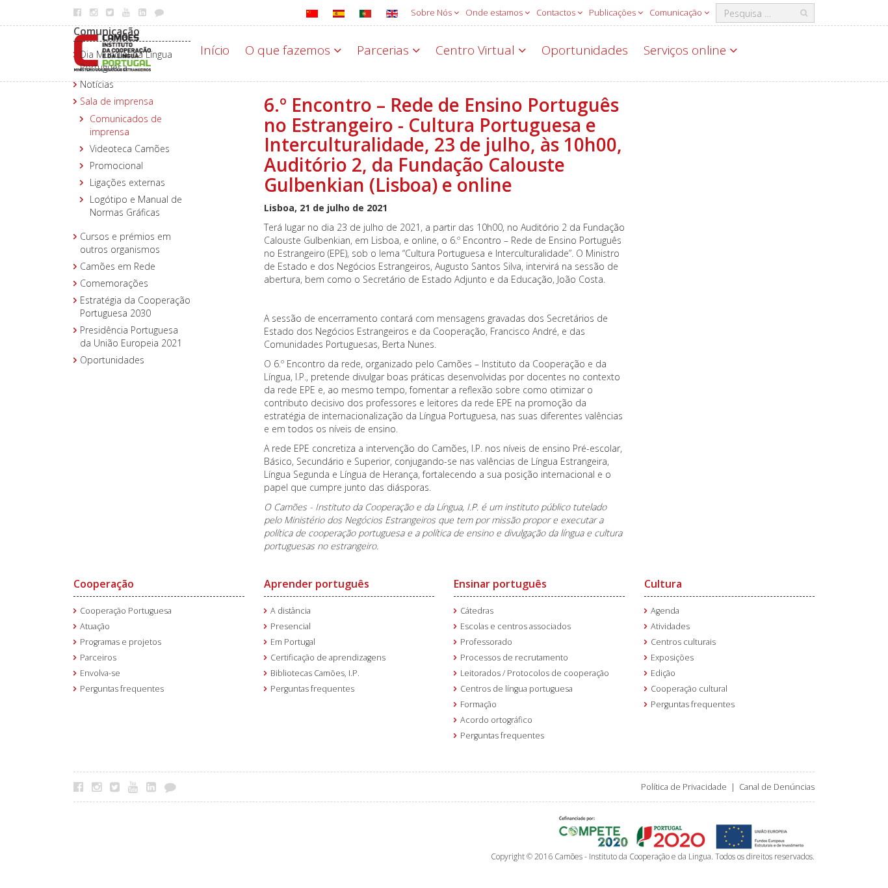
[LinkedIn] (154, 786)
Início (214, 50)
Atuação (95, 626)
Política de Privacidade (684, 786)
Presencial (290, 626)
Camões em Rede (117, 266)
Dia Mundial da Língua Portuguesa (126, 60)
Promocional (116, 165)
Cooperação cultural (689, 688)
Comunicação (676, 12)
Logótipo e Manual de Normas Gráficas (136, 205)
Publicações (613, 12)
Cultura (663, 584)
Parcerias (384, 50)
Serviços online (686, 50)
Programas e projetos (120, 641)
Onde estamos (495, 12)
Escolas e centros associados (515, 626)
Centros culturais (683, 641)
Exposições (672, 657)
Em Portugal (292, 641)
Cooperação (103, 584)
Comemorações (114, 283)
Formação (478, 704)
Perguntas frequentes (122, 688)
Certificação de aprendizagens (327, 657)
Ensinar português (500, 584)
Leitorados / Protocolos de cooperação (534, 673)
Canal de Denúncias (777, 786)
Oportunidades (585, 50)
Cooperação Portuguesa (126, 610)
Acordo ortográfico (496, 719)
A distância (290, 610)
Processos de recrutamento (514, 657)
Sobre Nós (432, 12)
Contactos (556, 12)
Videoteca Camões (130, 148)
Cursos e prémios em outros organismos (125, 242)
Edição (663, 673)
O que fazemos (289, 50)
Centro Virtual (477, 50)
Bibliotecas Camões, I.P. (314, 673)
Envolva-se (100, 673)
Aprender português (316, 584)
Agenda (665, 610)
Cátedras (476, 610)
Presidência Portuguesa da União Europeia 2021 (131, 336)
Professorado (486, 641)
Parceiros (98, 657)
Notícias (97, 84)
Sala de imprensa (116, 101)
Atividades (670, 626)
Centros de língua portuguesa (516, 688)
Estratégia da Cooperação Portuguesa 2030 (135, 306)
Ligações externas (127, 182)
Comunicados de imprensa (126, 125)
